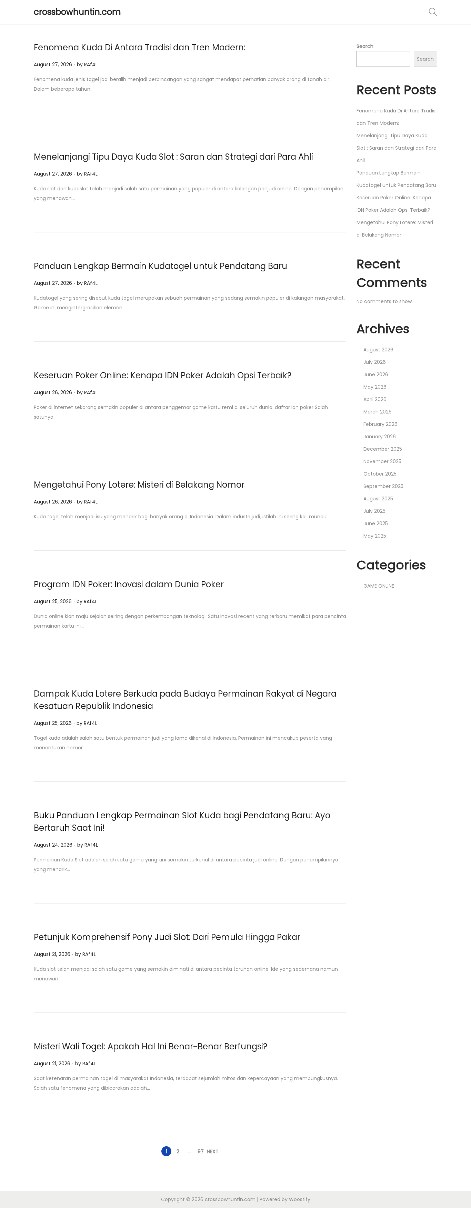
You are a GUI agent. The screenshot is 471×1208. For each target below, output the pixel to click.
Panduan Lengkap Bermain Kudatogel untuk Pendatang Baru (160, 266)
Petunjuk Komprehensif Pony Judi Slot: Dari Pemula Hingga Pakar (167, 937)
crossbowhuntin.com (77, 12)
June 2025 (375, 523)
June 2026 (375, 374)
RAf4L (91, 64)
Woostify (299, 1199)
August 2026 (378, 349)
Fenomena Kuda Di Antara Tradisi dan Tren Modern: (139, 47)
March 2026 (377, 411)
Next (213, 1151)
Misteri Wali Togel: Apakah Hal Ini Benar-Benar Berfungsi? (150, 1046)
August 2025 (378, 498)
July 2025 (374, 511)
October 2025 (380, 473)
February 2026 (380, 424)
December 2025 (382, 449)
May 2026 (375, 386)
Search (365, 46)
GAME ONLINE (378, 585)
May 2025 (374, 535)
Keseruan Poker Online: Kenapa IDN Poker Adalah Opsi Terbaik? (162, 375)
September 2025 (383, 486)
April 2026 (375, 399)
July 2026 (374, 362)
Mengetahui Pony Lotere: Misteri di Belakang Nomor (139, 484)
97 (201, 1151)
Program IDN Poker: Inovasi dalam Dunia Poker (129, 584)
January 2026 (379, 436)
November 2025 (382, 461)
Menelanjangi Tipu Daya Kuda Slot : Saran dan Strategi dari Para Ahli (173, 156)
